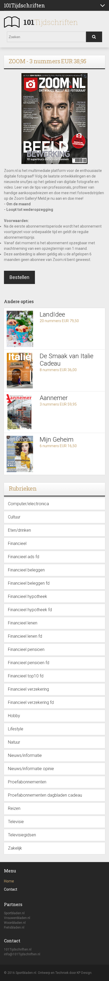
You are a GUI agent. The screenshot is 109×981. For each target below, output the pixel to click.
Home (9, 881)
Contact (10, 889)
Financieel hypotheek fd (30, 609)
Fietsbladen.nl (14, 927)
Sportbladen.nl (14, 913)
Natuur (14, 742)
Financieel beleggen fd (28, 583)
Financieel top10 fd (25, 675)
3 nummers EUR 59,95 (58, 404)
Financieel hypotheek (27, 596)
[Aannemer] (20, 412)
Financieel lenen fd (25, 636)
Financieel (17, 543)
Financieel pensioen (26, 649)
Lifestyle (15, 728)
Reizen (14, 808)
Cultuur (14, 517)
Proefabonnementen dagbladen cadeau (45, 795)
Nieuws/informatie (25, 755)
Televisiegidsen (22, 834)
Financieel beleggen (26, 569)
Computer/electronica (28, 503)
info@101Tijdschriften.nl (22, 954)
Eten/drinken (19, 530)
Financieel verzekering (28, 689)
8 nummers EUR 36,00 (58, 370)
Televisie (16, 821)
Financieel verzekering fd (31, 702)
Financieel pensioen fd (28, 662)
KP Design (84, 973)
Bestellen (19, 277)
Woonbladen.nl (15, 923)
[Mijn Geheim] (20, 454)
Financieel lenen (22, 622)
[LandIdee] (20, 329)
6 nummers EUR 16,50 (58, 446)
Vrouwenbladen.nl (17, 918)
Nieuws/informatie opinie (31, 768)
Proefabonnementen (27, 781)
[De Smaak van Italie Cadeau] (20, 370)
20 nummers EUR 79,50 (59, 321)
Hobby (14, 715)
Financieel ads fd (23, 556)
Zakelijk (15, 848)
